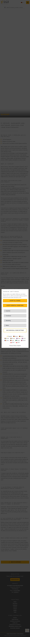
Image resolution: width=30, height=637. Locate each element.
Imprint (19, 345)
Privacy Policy (12, 345)
